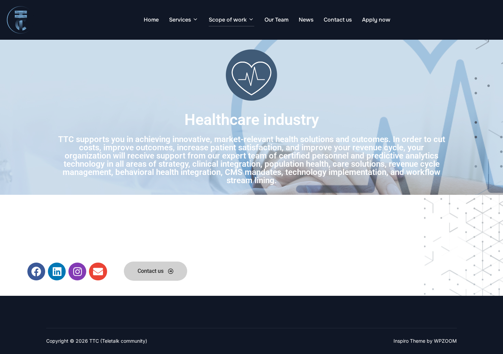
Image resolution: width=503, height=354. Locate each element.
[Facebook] (36, 271)
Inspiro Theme (409, 341)
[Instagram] (77, 271)
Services (180, 19)
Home (151, 19)
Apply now (376, 19)
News (306, 19)
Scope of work (228, 19)
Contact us (338, 19)
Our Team (276, 19)
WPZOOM (445, 341)
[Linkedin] (57, 271)
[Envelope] (98, 271)
